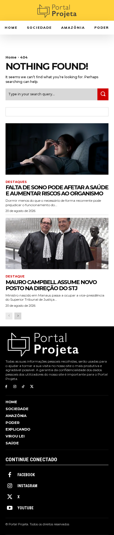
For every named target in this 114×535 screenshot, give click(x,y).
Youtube (25, 508)
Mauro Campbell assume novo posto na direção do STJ (51, 285)
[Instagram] (15, 387)
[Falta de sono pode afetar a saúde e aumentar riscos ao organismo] (57, 149)
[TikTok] (23, 387)
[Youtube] (9, 508)
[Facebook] (6, 387)
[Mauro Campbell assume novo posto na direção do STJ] (57, 243)
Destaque (15, 276)
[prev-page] (9, 316)
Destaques (16, 182)
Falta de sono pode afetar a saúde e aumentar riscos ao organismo (57, 190)
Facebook (26, 475)
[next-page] (17, 316)
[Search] (102, 94)
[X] (32, 387)
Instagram (27, 486)
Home (11, 57)
